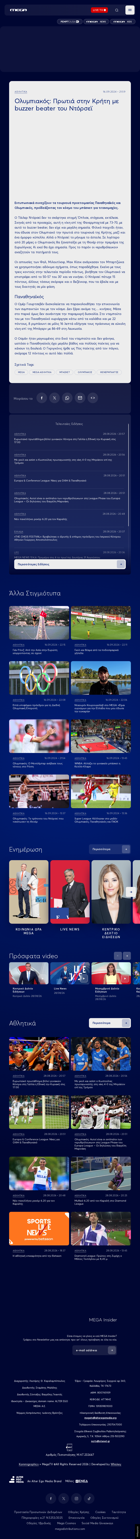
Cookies (100, 1512)
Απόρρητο (137, 1531)
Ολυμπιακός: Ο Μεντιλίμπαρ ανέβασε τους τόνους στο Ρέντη (38, 765)
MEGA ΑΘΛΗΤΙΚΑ (42, 372)
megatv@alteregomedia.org (100, 1417)
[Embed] (92, 397)
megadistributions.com (70, 1529)
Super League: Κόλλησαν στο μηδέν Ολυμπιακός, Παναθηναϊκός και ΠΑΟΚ (96, 820)
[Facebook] (41, 397)
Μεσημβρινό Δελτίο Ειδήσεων (107, 990)
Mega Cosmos (66, 1523)
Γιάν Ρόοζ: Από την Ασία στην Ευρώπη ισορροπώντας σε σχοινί (35, 651)
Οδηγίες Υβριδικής (39, 1523)
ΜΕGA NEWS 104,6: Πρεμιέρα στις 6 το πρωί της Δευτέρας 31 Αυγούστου (57, 557)
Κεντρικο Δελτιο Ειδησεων (111, 933)
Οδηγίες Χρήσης (78, 1512)
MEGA (21, 372)
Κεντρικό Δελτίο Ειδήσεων (23, 990)
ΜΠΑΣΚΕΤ (64, 372)
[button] (130, 10)
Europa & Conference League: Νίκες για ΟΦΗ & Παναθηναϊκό (50, 480)
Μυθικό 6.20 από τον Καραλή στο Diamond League (100, 1202)
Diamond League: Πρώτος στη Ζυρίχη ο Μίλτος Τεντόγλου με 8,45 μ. (98, 1257)
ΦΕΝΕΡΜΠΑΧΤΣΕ (109, 372)
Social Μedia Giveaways (97, 1523)
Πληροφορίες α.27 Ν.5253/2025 (42, 1517)
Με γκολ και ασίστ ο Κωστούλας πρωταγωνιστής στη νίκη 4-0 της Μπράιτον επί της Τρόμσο (63, 461)
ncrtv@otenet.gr (100, 1441)
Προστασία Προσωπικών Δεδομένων (38, 1512)
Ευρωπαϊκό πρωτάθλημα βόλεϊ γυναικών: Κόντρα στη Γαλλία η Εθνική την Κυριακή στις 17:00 (65, 440)
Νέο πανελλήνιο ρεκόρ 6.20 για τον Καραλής (40, 519)
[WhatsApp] (67, 397)
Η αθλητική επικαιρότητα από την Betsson (37, 1255)
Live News (70, 929)
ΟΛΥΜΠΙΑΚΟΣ (85, 372)
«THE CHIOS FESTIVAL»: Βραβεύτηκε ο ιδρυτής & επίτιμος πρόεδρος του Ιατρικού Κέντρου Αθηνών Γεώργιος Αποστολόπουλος (67, 538)
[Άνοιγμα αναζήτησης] (116, 10)
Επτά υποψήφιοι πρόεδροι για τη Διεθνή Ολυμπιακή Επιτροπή (36, 706)
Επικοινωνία (76, 1517)
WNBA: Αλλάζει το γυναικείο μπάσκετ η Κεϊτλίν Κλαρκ (97, 765)
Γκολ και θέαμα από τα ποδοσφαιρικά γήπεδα (96, 651)
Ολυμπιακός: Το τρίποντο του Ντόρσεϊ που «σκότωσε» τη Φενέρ (38, 820)
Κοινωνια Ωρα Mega (29, 931)
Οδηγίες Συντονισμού (104, 1517)
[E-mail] (80, 397)
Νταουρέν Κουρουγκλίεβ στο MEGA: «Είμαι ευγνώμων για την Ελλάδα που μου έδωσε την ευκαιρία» (100, 708)
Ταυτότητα (119, 1512)
